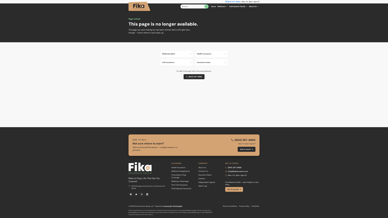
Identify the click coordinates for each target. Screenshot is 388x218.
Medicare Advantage (180, 181)
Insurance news (203, 62)
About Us (253, 6)
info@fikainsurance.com (238, 171)
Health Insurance (178, 167)
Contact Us (203, 171)
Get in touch (245, 149)
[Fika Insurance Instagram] (141, 194)
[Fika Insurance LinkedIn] (147, 194)
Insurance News (204, 175)
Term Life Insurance (179, 185)
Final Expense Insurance (181, 188)
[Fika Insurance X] (136, 194)
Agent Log (203, 186)
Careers (201, 178)
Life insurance (168, 62)
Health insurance (204, 54)
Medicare (222, 6)
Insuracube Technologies (173, 206)
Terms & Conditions (230, 206)
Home (213, 6)
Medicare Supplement (180, 171)
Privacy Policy (244, 206)
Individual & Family (237, 6)
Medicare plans (168, 54)
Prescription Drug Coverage (178, 176)
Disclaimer (255, 206)
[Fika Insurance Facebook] (131, 194)
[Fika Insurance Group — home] (139, 6)
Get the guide (233, 189)
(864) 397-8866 (233, 2)
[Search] (206, 6)
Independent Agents (206, 182)
